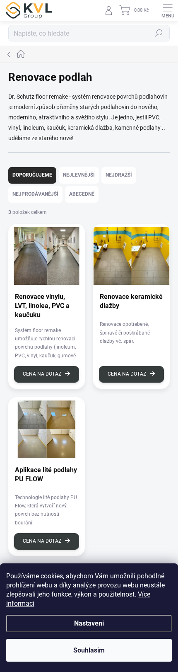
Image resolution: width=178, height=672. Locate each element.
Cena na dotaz (42, 374)
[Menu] (167, 10)
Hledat (159, 33)
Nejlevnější (79, 175)
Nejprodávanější (35, 194)
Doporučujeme (32, 175)
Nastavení (89, 623)
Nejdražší (119, 175)
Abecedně (81, 194)
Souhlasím (89, 650)
